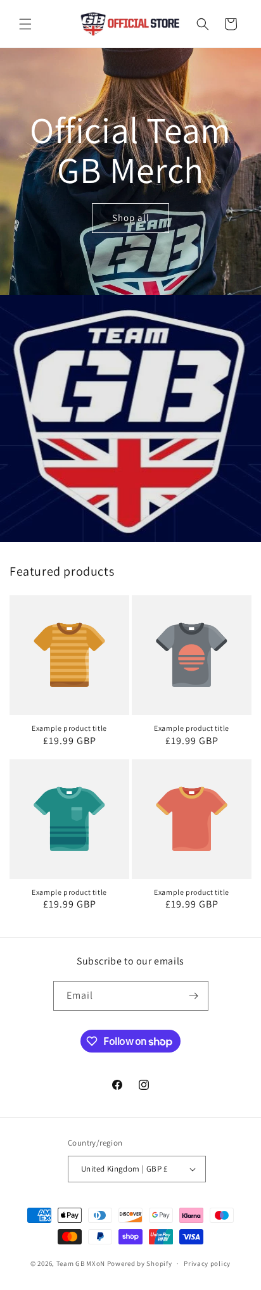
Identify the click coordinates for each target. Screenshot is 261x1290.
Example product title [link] (69, 728)
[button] (25, 24)
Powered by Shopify (139, 1263)
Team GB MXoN (80, 1263)
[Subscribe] (194, 996)
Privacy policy (207, 1263)
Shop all (131, 218)
